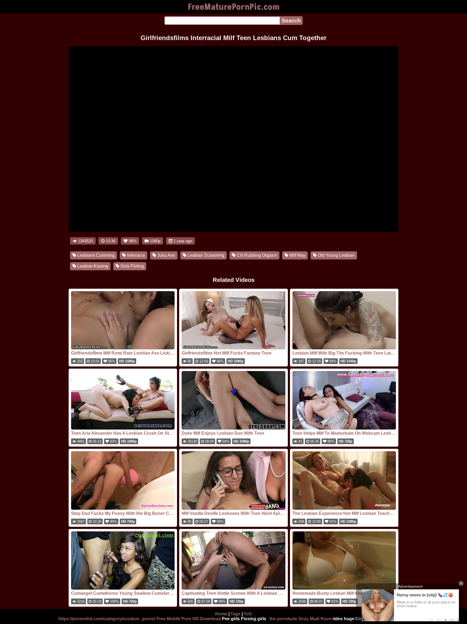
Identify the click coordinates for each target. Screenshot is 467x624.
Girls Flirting (131, 266)
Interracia (135, 255)
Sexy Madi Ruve (314, 618)
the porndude (283, 618)
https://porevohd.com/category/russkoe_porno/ (106, 618)
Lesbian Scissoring (205, 255)
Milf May (296, 255)
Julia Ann (165, 255)
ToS (248, 614)
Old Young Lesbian (336, 255)
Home (221, 614)
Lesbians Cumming (95, 255)
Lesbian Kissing (92, 266)
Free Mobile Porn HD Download (188, 618)
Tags (236, 614)
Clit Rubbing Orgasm (256, 255)
